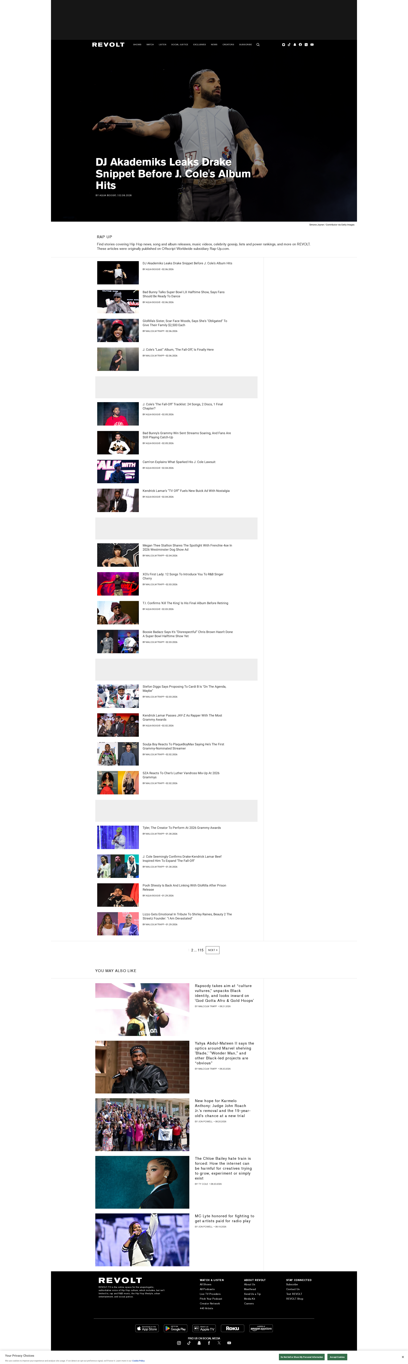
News (214, 44)
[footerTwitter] (219, 1345)
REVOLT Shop (294, 1298)
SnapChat (294, 44)
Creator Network (210, 1303)
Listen (162, 44)
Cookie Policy (138, 1361)
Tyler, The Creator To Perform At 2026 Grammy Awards (182, 828)
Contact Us (293, 1289)
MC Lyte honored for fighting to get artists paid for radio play (224, 1218)
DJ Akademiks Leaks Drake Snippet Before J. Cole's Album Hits (187, 263)
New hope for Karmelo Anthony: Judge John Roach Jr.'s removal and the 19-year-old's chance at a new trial (223, 1108)
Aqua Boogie (107, 195)
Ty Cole (203, 1184)
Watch (150, 44)
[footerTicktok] (189, 1345)
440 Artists (206, 1308)
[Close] (402, 1356)
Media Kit (249, 1298)
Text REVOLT (294, 1294)
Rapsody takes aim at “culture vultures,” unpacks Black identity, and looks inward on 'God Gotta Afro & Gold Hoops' (224, 993)
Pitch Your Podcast (211, 1298)
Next (211, 950)
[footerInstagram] (179, 1345)
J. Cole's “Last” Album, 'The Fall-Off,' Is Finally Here (178, 349)
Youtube (312, 45)
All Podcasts (207, 1289)
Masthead (250, 1289)
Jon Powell (205, 1121)
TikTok (289, 44)
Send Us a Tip (252, 1294)
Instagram (283, 44)
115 (200, 950)
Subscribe (245, 44)
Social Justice (179, 44)
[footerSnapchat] (199, 1345)
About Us (249, 1284)
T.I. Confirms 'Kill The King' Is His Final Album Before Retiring (185, 603)
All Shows (205, 1284)
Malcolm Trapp (155, 331)
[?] (118, 273)
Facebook (300, 44)
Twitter (306, 44)
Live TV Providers (210, 1294)
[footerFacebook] (209, 1345)
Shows (137, 44)
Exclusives (199, 44)
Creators (228, 44)
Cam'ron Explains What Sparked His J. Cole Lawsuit (179, 462)
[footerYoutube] (229, 1345)
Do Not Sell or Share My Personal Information (302, 1357)
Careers (249, 1303)
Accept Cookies (337, 1357)
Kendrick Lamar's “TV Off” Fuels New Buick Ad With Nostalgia (186, 491)
